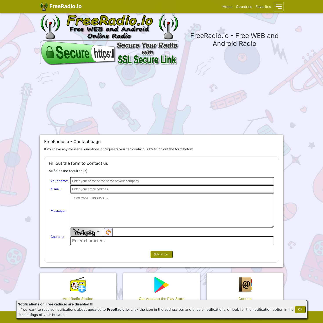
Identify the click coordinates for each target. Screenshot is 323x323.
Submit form (161, 254)
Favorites (263, 6)
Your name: (59, 181)
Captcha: (57, 237)
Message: (58, 210)
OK (300, 309)
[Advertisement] (161, 100)
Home (227, 6)
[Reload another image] (108, 232)
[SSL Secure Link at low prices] (110, 52)
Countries (244, 6)
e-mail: (56, 189)
